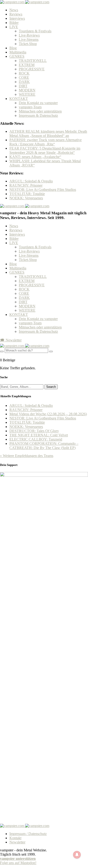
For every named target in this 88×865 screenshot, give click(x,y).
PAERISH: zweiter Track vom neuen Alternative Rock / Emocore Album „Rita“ (45, 142)
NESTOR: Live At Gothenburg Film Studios (42, 190)
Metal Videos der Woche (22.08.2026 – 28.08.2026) (48, 414)
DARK (24, 82)
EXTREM (26, 65)
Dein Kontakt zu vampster (38, 103)
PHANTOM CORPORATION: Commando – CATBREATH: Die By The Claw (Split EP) (43, 446)
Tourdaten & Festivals (35, 31)
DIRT (23, 86)
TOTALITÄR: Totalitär (27, 194)
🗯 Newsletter (11, 340)
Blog (13, 48)
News (13, 10)
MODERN (27, 90)
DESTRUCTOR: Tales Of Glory (34, 431)
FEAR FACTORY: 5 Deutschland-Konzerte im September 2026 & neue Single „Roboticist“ (44, 150)
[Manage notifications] (77, 854)
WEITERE (27, 94)
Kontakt (15, 838)
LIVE (13, 27)
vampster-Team (30, 107)
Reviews (15, 14)
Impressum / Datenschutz (28, 834)
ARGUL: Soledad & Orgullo (31, 181)
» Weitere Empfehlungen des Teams (26, 456)
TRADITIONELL (33, 61)
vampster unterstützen (18, 859)
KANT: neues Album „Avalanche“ (35, 157)
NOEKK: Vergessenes (26, 198)
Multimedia (17, 52)
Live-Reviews (29, 35)
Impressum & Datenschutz (38, 115)
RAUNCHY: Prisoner (25, 185)
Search (51, 387)
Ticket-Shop (28, 44)
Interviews (17, 18)
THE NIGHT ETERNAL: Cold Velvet (38, 435)
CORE (24, 77)
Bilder (14, 23)
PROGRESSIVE (32, 69)
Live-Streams (28, 40)
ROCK (24, 73)
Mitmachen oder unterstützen (40, 111)
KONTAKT (18, 99)
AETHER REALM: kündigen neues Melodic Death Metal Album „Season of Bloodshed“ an (48, 133)
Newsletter (17, 842)
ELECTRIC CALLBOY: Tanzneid (35, 439)
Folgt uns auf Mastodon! (18, 863)
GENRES (16, 56)
